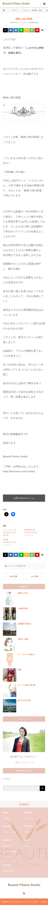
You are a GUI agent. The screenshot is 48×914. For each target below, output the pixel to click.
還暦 (19, 670)
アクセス (6, 779)
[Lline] (21, 30)
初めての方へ (8, 846)
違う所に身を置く (25, 700)
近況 (36, 22)
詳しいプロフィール (25, 762)
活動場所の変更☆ (25, 624)
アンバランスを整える (26, 654)
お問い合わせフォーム (24, 498)
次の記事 (34, 576)
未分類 (31, 22)
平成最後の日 (29, 530)
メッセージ (24, 22)
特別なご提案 (23, 639)
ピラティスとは (9, 832)
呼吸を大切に (23, 593)
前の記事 (13, 576)
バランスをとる (9, 530)
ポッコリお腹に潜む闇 (26, 685)
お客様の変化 (23, 608)
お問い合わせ (8, 871)
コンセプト (28, 818)
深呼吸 (6, 540)
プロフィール (29, 832)
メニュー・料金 (9, 851)
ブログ (27, 846)
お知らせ (6, 818)
